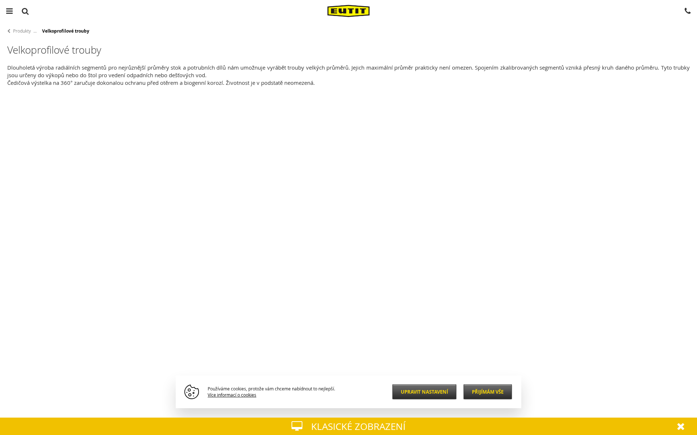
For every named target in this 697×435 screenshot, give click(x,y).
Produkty (22, 31)
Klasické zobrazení (358, 426)
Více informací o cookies (232, 395)
